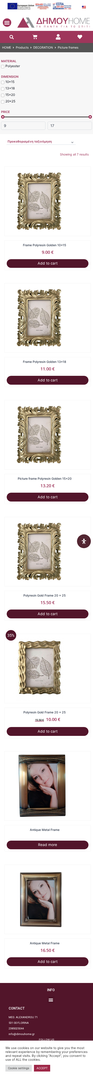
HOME (6, 47)
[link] (58, 37)
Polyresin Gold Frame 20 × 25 (47, 595)
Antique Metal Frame (48, 830)
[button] (7, 22)
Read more (47, 845)
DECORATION (43, 47)
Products (22, 47)
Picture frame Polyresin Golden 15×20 (48, 478)
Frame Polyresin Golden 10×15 (47, 245)
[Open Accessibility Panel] (84, 541)
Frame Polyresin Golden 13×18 (47, 362)
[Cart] (35, 37)
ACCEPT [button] (42, 1068)
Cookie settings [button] (18, 1068)
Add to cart (48, 263)
